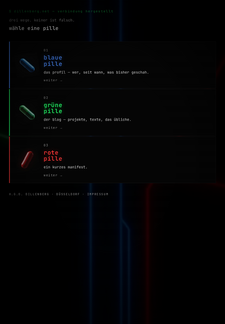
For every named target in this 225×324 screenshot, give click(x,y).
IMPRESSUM (98, 194)
